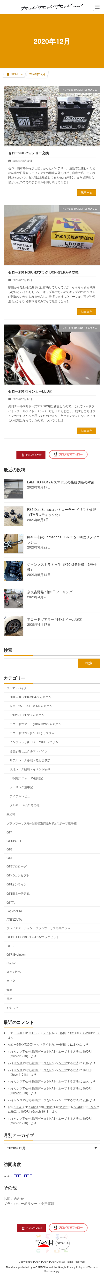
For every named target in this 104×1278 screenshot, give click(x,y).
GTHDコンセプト (18, 875)
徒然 (9, 998)
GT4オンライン (17, 884)
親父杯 (11, 814)
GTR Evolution (16, 954)
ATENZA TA (14, 919)
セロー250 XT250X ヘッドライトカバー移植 (37, 1033)
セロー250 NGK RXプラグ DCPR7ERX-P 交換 (43, 272)
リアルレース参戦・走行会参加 (30, 760)
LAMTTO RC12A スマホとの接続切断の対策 (60, 482)
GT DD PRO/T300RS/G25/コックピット (33, 937)
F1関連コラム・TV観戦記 (26, 778)
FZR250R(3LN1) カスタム (27, 715)
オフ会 (11, 980)
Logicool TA (14, 911)
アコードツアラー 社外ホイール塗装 (54, 619)
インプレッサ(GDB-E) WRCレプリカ (34, 742)
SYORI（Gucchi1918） (85, 1033)
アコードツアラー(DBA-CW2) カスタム (35, 724)
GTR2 (10, 946)
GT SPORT (14, 841)
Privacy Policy (74, 1267)
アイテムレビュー (21, 796)
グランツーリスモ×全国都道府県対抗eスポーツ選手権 (42, 823)
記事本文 (86, 192)
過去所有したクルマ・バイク (28, 751)
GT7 (9, 832)
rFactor (11, 963)
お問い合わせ (14, 1198)
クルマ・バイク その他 (24, 805)
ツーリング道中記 (21, 787)
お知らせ (12, 1007)
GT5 (9, 858)
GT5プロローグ (17, 866)
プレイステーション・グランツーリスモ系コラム (38, 928)
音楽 (9, 989)
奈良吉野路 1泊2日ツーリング (50, 591)
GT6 (9, 849)
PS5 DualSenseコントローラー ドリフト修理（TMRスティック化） (61, 512)
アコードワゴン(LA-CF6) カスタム (32, 733)
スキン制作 (14, 971)
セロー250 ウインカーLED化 (30, 391)
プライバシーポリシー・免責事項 (29, 1203)
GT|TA (11, 902)
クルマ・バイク (17, 688)
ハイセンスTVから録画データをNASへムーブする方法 (43, 1051)
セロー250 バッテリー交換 (28, 152)
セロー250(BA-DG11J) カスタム (31, 706)
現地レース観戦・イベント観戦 (30, 769)
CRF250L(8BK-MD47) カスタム (30, 697)
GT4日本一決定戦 (18, 893)
